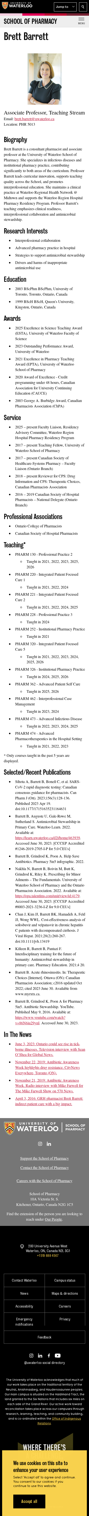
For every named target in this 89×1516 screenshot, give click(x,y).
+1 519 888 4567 (48, 1255)
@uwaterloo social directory (44, 1363)
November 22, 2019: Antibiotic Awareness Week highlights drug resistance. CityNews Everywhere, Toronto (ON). (47, 1067)
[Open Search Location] (83, 6)
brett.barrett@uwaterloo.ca (34, 118)
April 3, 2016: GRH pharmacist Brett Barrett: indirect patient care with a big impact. (49, 1101)
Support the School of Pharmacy (44, 1158)
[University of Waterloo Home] (17, 6)
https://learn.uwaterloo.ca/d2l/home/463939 (47, 837)
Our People (53, 1219)
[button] (65, 7)
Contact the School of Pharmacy (44, 1167)
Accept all (29, 1501)
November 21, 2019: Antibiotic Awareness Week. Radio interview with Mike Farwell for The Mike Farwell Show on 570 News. (49, 1086)
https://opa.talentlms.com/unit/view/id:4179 (47, 895)
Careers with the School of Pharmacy (44, 1180)
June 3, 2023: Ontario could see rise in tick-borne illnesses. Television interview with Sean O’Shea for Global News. (50, 1049)
